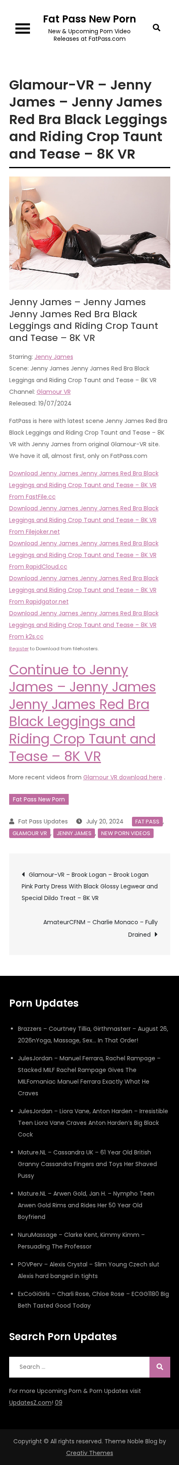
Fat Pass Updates (43, 821)
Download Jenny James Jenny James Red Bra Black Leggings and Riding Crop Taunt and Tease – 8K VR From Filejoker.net (84, 520)
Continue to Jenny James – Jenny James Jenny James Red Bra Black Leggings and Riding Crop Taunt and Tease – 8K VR (82, 713)
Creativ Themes (89, 1453)
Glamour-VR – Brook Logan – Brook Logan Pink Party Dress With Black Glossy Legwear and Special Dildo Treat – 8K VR (90, 886)
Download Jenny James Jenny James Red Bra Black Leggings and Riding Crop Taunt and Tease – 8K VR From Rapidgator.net (84, 590)
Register (19, 648)
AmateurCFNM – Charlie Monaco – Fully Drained (100, 928)
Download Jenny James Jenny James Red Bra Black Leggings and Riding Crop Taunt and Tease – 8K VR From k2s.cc (84, 625)
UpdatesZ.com (30, 1402)
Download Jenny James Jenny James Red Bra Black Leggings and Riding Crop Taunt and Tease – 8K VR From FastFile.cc (84, 485)
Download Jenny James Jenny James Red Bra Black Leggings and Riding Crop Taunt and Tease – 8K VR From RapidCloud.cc (84, 555)
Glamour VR (54, 392)
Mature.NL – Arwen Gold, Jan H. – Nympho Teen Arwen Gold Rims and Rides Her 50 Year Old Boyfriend (86, 1205)
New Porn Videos (125, 833)
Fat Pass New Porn (89, 19)
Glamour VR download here (122, 777)
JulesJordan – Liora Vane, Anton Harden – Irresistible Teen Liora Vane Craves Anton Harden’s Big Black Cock (93, 1123)
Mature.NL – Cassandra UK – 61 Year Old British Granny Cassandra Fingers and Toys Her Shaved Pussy (87, 1164)
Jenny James (54, 357)
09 (58, 1402)
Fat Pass (147, 822)
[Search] (159, 1367)
